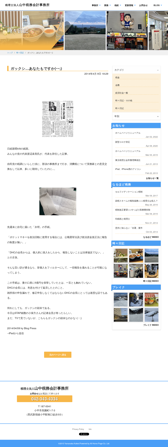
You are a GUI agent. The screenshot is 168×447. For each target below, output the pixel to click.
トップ (10, 52)
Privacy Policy (78, 429)
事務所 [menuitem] (95, 5)
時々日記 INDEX (151, 280)
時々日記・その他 (123, 100)
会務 (117, 85)
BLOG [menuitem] (157, 5)
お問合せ (34, 393)
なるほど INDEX (151, 236)
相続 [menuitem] (116, 5)
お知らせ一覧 (152, 178)
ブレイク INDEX (151, 324)
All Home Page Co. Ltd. (100, 443)
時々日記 (20, 52)
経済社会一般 (121, 92)
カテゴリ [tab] (119, 69)
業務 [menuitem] (106, 5)
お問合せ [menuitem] (143, 5)
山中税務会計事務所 (27, 4)
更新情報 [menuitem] (129, 5)
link (90, 429)
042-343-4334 (44, 399)
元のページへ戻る (57, 354)
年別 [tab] (116, 116)
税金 (117, 77)
